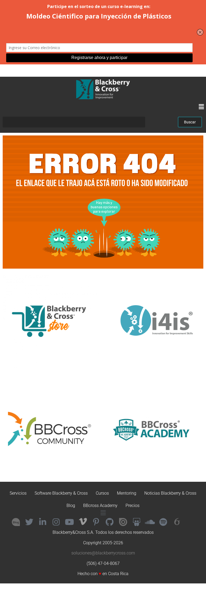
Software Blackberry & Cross (61, 493)
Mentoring (126, 493)
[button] (201, 107)
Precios (132, 505)
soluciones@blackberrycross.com (103, 553)
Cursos (102, 493)
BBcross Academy (100, 505)
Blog (71, 505)
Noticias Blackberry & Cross (170, 493)
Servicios (18, 493)
